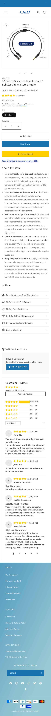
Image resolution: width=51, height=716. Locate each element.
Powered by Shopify (32, 711)
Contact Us (10, 616)
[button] (5, 12)
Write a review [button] (25, 394)
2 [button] (19, 553)
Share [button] (7, 285)
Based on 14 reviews (15, 390)
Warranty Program (13, 635)
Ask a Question (19, 366)
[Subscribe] (41, 673)
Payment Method (13, 581)
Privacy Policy (11, 587)
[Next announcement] (46, 4)
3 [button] (25, 553)
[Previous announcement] (5, 4)
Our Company (11, 575)
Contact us (23, 106)
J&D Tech (21, 711)
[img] (20, 431)
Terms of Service (13, 593)
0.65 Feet (9, 115)
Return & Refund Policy (15, 623)
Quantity (5, 121)
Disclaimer (10, 599)
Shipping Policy (12, 629)
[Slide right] (32, 73)
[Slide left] (20, 73)
